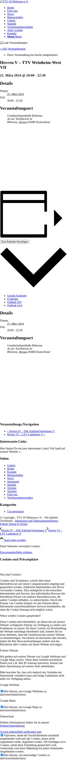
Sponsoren (13, 481)
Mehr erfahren (24, 552)
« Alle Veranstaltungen (13, 48)
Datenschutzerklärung (12, 725)
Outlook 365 (14, 302)
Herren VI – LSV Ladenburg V (26, 434)
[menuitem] (37, 7)
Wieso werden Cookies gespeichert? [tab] (20, 615)
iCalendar (12, 298)
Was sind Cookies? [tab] (10, 574)
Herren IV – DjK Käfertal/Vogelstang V (31, 431)
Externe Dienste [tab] (9, 650)
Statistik (11, 484)
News (10, 478)
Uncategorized (15, 511)
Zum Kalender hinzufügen (14, 241)
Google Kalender (17, 295)
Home (10, 468)
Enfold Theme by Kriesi (13, 524)
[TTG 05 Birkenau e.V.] (14, 1)
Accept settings (8, 731)
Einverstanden (8, 552)
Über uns (12, 494)
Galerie (11, 465)
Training (12, 491)
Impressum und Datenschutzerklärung (36, 520)
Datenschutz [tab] (7, 716)
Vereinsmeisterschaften (20, 497)
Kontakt (11, 471)
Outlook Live (14, 305)
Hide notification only (29, 731)
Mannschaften (15, 475)
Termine (11, 488)
